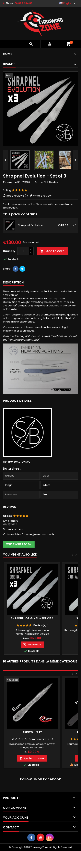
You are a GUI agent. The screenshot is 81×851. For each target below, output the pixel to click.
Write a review (42, 196)
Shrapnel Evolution (30, 225)
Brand (39, 182)
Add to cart (52, 251)
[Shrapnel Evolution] (10, 225)
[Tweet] (22, 269)
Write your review (18, 544)
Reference (10, 182)
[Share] (15, 269)
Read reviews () (17, 196)
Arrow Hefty (32, 732)
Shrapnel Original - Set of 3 (32, 618)
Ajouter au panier (32, 758)
